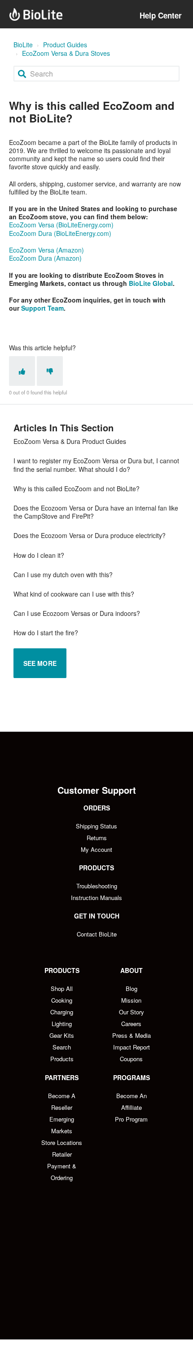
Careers (131, 1023)
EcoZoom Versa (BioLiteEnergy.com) (61, 224)
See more (40, 663)
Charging (61, 1012)
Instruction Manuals (96, 897)
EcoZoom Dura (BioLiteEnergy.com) (60, 233)
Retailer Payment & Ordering (61, 1166)
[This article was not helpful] (50, 371)
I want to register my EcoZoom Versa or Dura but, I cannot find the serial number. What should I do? (96, 464)
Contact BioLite (97, 934)
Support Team (42, 307)
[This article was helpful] (22, 371)
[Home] (36, 14)
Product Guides (65, 44)
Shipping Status (96, 826)
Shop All (62, 988)
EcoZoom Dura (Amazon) (45, 257)
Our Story (131, 1012)
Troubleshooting (96, 886)
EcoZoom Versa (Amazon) (46, 249)
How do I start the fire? (45, 632)
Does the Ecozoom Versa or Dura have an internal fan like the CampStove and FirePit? (95, 511)
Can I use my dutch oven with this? (63, 574)
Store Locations (61, 1142)
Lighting (62, 1023)
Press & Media (131, 1035)
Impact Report (131, 1047)
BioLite (23, 44)
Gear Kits (61, 1035)
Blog (131, 988)
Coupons (131, 1058)
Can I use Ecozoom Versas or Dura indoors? (76, 613)
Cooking (61, 1000)
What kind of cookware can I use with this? (73, 593)
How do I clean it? (38, 555)
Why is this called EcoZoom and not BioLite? (76, 488)
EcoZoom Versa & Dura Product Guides (69, 441)
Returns (97, 837)
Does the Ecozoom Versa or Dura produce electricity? (89, 535)
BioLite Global (151, 283)
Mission (131, 1000)
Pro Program (131, 1119)
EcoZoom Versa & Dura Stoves (66, 53)
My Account (96, 849)
